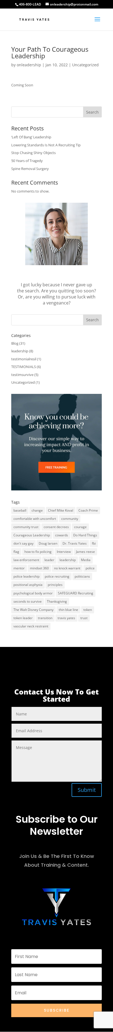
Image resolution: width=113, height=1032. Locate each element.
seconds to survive (27, 601)
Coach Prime (88, 510)
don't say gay (23, 543)
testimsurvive (22, 374)
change (37, 510)
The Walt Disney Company (33, 609)
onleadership (29, 64)
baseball (19, 510)
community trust (25, 527)
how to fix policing (38, 551)
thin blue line (68, 609)
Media (86, 560)
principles (55, 584)
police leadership (26, 576)
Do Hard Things (85, 535)
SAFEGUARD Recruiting (75, 593)
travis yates (66, 618)
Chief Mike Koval (60, 510)
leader (49, 560)
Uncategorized (85, 64)
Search (92, 112)
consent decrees (56, 527)
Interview (64, 551)
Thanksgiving (57, 601)
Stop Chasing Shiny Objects (33, 152)
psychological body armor (33, 593)
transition (45, 618)
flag (16, 551)
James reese (85, 551)
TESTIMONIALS (23, 366)
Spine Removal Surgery (30, 168)
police (90, 568)
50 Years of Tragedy (27, 160)
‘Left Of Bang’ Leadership (31, 137)
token (87, 609)
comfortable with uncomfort (34, 518)
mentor (19, 568)
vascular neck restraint (30, 626)
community (69, 518)
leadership (19, 350)
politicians (82, 576)
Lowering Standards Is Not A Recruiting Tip (46, 144)
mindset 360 (39, 568)
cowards (61, 535)
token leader (23, 618)
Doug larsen (48, 543)
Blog (14, 343)
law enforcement (26, 560)
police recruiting (57, 576)
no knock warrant (67, 568)
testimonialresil (23, 358)
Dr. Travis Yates (75, 543)
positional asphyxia (28, 584)
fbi (94, 543)
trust (83, 618)
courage (80, 527)
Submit (87, 790)
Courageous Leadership (31, 535)
